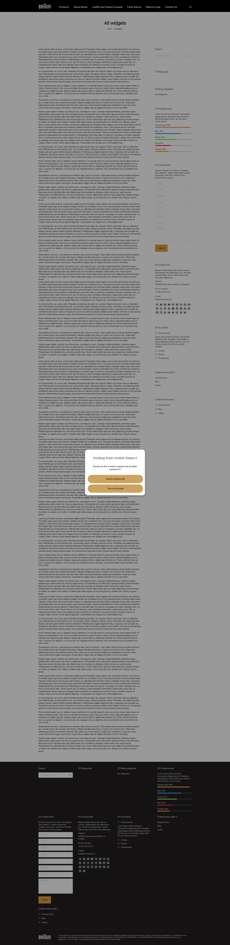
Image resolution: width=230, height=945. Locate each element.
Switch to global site (115, 479)
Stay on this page (115, 488)
